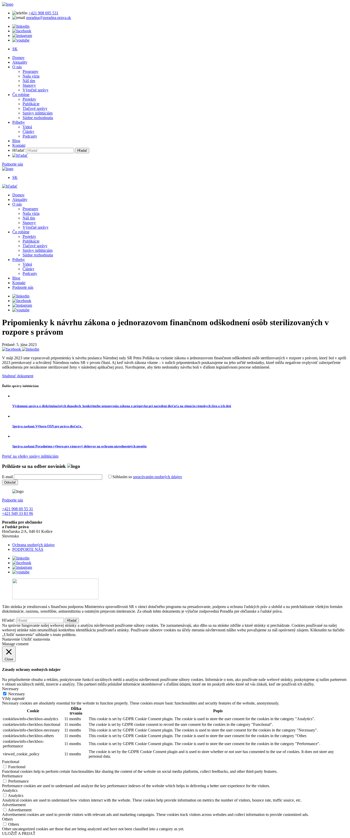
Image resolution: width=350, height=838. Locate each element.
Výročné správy (35, 90)
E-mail (7, 477)
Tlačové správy (35, 108)
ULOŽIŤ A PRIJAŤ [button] (18, 833)
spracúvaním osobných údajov (157, 477)
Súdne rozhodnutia (38, 117)
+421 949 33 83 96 (17, 513)
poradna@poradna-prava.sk (48, 17)
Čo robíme (20, 94)
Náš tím (29, 81)
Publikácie (31, 104)
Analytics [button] (9, 790)
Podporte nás (12, 164)
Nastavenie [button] (11, 639)
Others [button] (7, 819)
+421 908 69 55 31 (17, 509)
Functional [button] (10, 761)
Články (28, 131)
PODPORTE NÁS (27, 549)
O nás (17, 67)
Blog (16, 141)
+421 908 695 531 (43, 13)
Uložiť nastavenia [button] (35, 639)
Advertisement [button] (14, 805)
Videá (27, 127)
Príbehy (18, 122)
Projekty (29, 99)
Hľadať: (19, 150)
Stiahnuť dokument (17, 376)
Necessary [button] (10, 689)
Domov (18, 57)
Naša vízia (31, 76)
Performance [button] (12, 776)
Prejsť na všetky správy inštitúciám (30, 456)
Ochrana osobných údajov (33, 545)
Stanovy (29, 85)
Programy (30, 71)
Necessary (16, 694)
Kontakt (18, 145)
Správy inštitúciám (38, 113)
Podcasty (30, 136)
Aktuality (19, 62)
